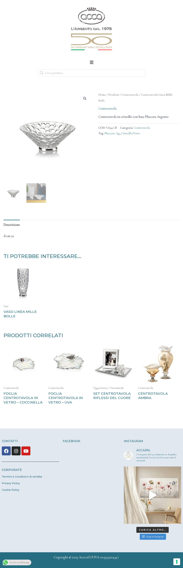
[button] (91, 62)
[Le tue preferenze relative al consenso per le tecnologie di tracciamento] (176, 561)
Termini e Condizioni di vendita (22, 476)
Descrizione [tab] (12, 225)
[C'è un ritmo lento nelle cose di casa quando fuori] (152, 495)
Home (102, 95)
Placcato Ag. (112, 133)
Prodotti (113, 95)
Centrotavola (130, 95)
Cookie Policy (10, 489)
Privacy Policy (11, 483)
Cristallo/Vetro (130, 133)
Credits (124, 557)
